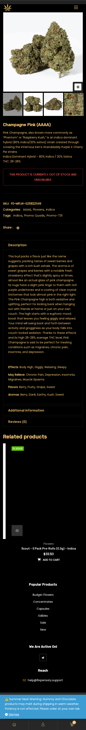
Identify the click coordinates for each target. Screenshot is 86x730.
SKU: (6, 203)
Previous (11, 104)
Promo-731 (55, 215)
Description (17, 245)
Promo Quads (34, 215)
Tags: (7, 215)
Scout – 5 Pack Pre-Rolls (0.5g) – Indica (43, 548)
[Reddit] (43, 657)
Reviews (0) (17, 422)
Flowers (38, 209)
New (43, 630)
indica (17, 215)
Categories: (12, 209)
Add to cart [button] (45, 560)
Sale (43, 623)
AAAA (27, 209)
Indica (50, 209)
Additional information (26, 410)
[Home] (14, 724)
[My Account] (43, 724)
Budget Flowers (43, 595)
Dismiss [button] (14, 714)
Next (74, 104)
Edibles (43, 616)
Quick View (11, 530)
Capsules (43, 609)
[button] (76, 7)
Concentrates (43, 602)
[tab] (43, 245)
